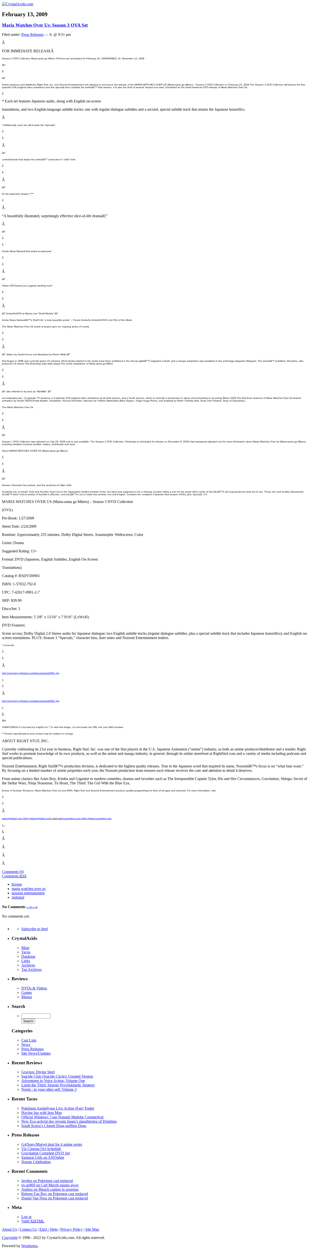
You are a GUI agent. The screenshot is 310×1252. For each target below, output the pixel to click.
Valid (32, 1221)
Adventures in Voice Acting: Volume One (53, 1081)
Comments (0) (13, 872)
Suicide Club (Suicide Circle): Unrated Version (57, 1076)
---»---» (32, 907)
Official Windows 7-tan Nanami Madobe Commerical (62, 1117)
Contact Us (28, 1229)
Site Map (92, 1229)
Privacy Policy (71, 1229)
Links (25, 961)
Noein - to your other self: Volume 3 (49, 1089)
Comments (14, 876)
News (25, 1045)
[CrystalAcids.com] (17, 4)
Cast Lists (28, 1040)
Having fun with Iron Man (41, 1113)
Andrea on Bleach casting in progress (49, 1189)
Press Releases (32, 34)
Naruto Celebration (36, 1162)
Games (26, 992)
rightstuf (18, 897)
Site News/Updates (36, 1053)
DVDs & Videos (34, 988)
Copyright (9, 1238)
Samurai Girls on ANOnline (42, 1157)
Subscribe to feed (34, 929)
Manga (26, 997)
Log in (26, 1217)
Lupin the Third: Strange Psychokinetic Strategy (58, 1085)
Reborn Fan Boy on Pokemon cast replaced (54, 1194)
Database (28, 956)
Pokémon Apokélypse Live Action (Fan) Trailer (57, 1108)
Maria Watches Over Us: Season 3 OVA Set (45, 25)
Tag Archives (31, 969)
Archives (28, 965)
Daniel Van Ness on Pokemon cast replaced (54, 1198)
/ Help (48, 1229)
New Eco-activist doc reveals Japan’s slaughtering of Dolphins (69, 1121)
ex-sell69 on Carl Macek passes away (50, 1185)
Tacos (25, 952)
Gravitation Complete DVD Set (45, 1153)
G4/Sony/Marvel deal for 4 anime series (51, 1144)
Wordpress (29, 1246)
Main (25, 948)
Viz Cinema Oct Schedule (41, 1149)
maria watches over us (29, 889)
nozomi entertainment (28, 893)
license (17, 884)
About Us (9, 1229)
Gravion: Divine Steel (38, 1072)
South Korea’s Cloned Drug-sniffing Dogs (53, 1126)
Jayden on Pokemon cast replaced (47, 1181)
